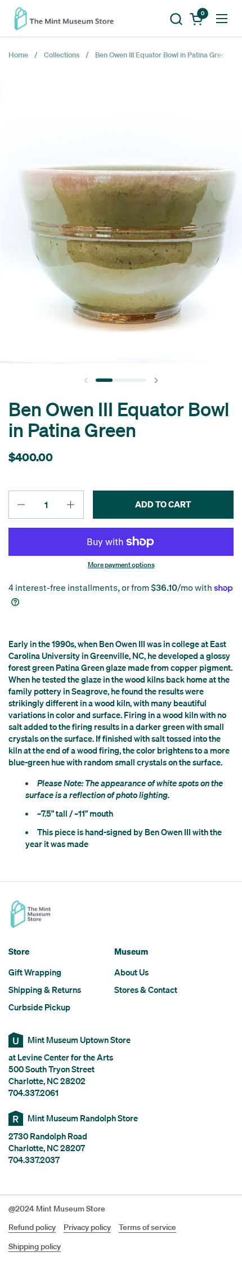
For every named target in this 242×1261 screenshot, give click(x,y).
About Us (131, 972)
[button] (176, 19)
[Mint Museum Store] (67, 19)
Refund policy (32, 1227)
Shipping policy (34, 1246)
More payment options (121, 564)
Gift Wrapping (34, 972)
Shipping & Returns (44, 989)
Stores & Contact (145, 989)
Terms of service (147, 1227)
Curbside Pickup (39, 1007)
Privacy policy (87, 1227)
